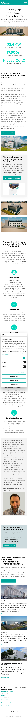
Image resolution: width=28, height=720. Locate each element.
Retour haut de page (20, 687)
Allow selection (14, 380)
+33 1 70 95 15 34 (5, 693)
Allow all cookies (14, 376)
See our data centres (8, 580)
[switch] (24, 362)
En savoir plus (5, 614)
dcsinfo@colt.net (5, 697)
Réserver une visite (8, 132)
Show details (21, 372)
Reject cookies (13, 384)
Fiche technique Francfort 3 (12, 178)
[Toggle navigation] (25, 2)
